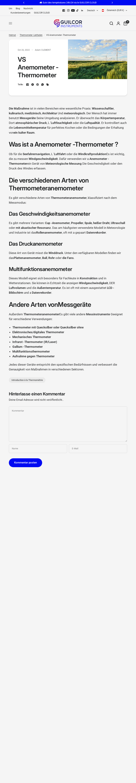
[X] (32, 84)
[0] (124, 23)
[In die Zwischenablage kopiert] (47, 84)
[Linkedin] (82, 10)
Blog (18, 8)
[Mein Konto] (118, 23)
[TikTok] (77, 10)
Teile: (20, 84)
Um (10, 8)
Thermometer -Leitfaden (31, 35)
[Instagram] (68, 10)
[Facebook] (63, 10)
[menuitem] (11, 8)
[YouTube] (73, 10)
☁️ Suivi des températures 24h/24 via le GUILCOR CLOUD (68, 2)
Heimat (12, 35)
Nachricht (28, 8)
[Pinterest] (37, 84)
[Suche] (111, 23)
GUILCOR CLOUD (42, 13)
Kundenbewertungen (20, 13)
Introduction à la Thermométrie (27, 380)
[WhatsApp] (42, 84)
